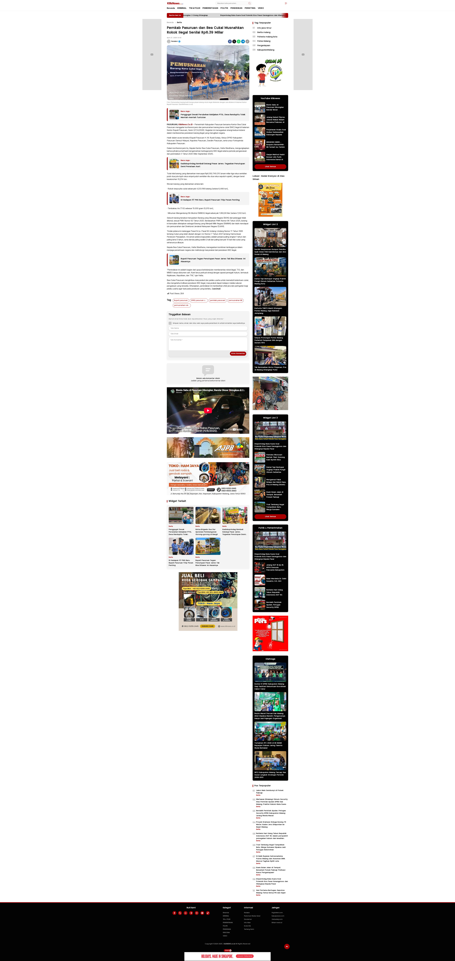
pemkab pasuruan (217, 300)
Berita (179, 22)
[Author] (169, 41)
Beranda (170, 22)
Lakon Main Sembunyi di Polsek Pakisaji (269, 792)
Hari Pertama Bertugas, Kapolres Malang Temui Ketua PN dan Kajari (271, 892)
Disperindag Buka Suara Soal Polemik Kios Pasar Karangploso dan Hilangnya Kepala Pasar (270, 446)
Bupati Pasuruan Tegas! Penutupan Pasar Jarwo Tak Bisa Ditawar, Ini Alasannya (213, 260)
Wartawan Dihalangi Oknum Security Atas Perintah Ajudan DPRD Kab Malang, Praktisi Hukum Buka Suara (272, 802)
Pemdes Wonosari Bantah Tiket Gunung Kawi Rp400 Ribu (275, 457)
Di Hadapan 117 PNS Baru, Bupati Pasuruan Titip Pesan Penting (210, 200)
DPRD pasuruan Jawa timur (199, 300)
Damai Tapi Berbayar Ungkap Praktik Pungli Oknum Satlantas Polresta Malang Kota (270, 281)
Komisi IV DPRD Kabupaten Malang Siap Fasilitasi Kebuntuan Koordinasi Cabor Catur (270, 686)
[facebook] (174, 913)
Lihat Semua (270, 166)
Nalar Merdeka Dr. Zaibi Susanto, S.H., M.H (276, 580)
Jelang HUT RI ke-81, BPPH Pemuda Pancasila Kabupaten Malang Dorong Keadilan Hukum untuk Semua (276, 571)
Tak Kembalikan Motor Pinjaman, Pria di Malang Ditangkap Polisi (270, 369)
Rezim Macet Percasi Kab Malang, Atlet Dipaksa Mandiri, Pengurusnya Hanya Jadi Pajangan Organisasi (270, 716)
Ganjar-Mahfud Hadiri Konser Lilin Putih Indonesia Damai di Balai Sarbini (275, 158)
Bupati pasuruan (181, 300)
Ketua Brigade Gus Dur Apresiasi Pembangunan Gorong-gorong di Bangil (207, 532)
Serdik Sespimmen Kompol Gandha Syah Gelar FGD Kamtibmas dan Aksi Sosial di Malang (270, 252)
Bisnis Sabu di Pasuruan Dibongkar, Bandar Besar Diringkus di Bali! (275, 108)
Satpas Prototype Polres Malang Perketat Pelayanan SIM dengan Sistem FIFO (269, 340)
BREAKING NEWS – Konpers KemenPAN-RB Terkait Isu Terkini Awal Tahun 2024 (275, 146)
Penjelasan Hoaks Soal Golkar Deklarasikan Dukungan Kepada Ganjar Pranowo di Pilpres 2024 (276, 135)
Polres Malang (263, 41)
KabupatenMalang (265, 50)
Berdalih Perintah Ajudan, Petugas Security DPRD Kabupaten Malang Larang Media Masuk (275, 607)
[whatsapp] (185, 913)
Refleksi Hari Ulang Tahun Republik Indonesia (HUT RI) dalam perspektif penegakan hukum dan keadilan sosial (276, 596)
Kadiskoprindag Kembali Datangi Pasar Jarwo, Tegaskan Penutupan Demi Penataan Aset (213, 165)
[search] (249, 3)
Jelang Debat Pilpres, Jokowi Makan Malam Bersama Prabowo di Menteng (275, 121)
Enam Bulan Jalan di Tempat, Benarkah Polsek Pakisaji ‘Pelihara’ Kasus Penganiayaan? (274, 497)
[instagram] (197, 913)
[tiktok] (208, 913)
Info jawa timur (264, 28)
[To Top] (287, 946)
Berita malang (263, 32)
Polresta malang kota (267, 37)
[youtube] (202, 913)
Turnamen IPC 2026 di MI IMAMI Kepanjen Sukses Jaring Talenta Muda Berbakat (268, 745)
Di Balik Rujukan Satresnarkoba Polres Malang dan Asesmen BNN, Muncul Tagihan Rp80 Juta (270, 858)
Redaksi (174, 41)
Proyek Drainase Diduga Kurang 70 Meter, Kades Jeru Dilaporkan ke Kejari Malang (271, 824)
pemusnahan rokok (182, 305)
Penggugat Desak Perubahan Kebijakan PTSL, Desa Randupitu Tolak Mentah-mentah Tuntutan (213, 116)
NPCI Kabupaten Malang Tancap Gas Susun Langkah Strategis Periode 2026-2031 (270, 775)
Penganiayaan (263, 45)
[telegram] (191, 913)
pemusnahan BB (235, 300)
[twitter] (180, 913)
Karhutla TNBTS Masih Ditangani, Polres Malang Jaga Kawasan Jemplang (268, 311)
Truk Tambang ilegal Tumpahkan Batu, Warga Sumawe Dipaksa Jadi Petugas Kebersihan (275, 509)
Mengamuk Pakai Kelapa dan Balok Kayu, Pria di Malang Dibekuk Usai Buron (276, 483)
